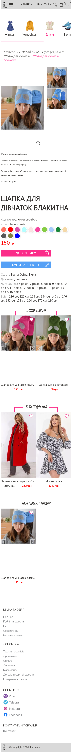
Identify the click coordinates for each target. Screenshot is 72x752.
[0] (67, 4)
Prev (5, 317)
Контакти (9, 731)
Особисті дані (11, 630)
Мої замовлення (13, 635)
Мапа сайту (10, 670)
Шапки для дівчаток (17, 56)
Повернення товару (15, 679)
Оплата (7, 660)
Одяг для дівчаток (54, 52)
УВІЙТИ (27, 4)
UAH (38, 4)
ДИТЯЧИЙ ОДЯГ (28, 52)
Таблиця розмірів (13, 651)
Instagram (15, 708)
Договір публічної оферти (18, 674)
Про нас (8, 616)
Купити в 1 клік (25, 265)
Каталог (9, 52)
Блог (6, 626)
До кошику (26, 253)
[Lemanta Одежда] (5, 749)
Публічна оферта (13, 621)
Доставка (9, 665)
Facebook (15, 715)
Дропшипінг (10, 656)
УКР (48, 4)
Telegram (15, 702)
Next (30, 317)
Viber (12, 696)
